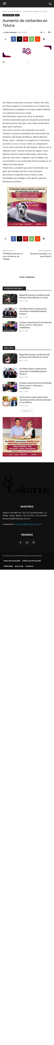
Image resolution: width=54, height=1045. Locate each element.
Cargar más (26, 411)
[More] (44, 39)
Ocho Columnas (11, 32)
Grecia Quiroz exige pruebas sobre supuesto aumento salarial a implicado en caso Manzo (35, 399)
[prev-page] (4, 336)
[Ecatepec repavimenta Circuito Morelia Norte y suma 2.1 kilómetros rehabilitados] (10, 326)
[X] (19, 39)
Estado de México (14, 11)
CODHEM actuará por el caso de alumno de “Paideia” (13, 256)
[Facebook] (13, 39)
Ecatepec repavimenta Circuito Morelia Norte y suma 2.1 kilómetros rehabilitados (35, 325)
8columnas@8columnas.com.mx (28, 524)
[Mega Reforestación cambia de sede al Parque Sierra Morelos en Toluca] (10, 299)
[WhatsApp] (31, 39)
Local (17, 15)
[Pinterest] (25, 39)
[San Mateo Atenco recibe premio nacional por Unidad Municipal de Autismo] (10, 313)
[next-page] (8, 336)
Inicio (5, 11)
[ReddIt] (37, 39)
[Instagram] (26, 542)
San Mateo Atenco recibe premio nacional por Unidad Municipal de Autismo (33, 311)
